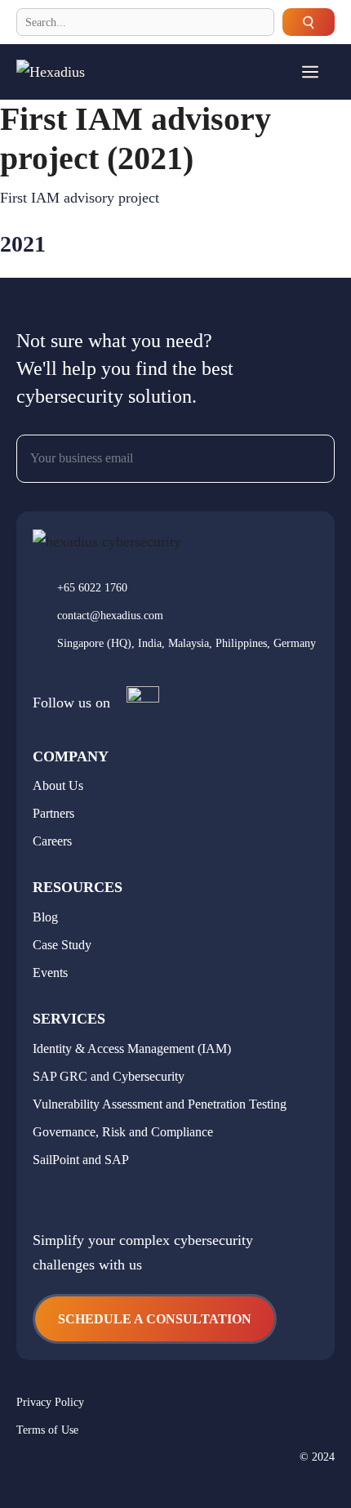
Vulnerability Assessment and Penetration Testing (160, 1104)
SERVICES (69, 1019)
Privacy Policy (50, 1402)
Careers (52, 841)
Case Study (62, 945)
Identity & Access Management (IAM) (132, 1048)
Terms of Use (47, 1430)
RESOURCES (77, 887)
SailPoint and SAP (81, 1160)
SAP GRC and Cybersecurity (108, 1076)
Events (50, 972)
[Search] (308, 22)
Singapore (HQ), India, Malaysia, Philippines (162, 643)
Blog (45, 917)
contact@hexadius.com (110, 615)
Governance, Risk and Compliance (123, 1132)
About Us (58, 785)
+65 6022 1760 (92, 588)
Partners (53, 813)
